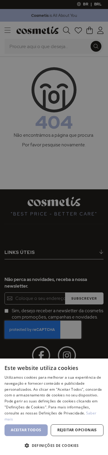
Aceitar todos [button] (26, 429)
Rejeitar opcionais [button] (77, 429)
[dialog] (54, 227)
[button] (54, 445)
